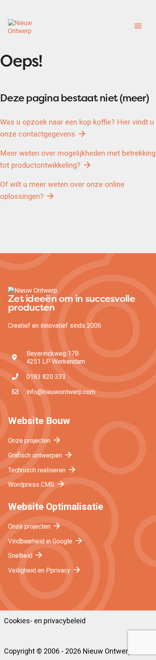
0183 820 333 (46, 377)
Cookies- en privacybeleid (45, 621)
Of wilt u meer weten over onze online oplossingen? (62, 190)
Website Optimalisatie (55, 506)
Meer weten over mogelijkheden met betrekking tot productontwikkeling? (78, 159)
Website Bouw (39, 420)
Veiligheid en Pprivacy (45, 570)
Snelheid (26, 555)
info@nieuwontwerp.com (60, 392)
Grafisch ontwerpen (40, 455)
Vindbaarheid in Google (46, 541)
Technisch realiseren (42, 470)
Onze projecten (35, 440)
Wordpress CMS (37, 484)
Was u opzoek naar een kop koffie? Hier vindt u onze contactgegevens (77, 128)
